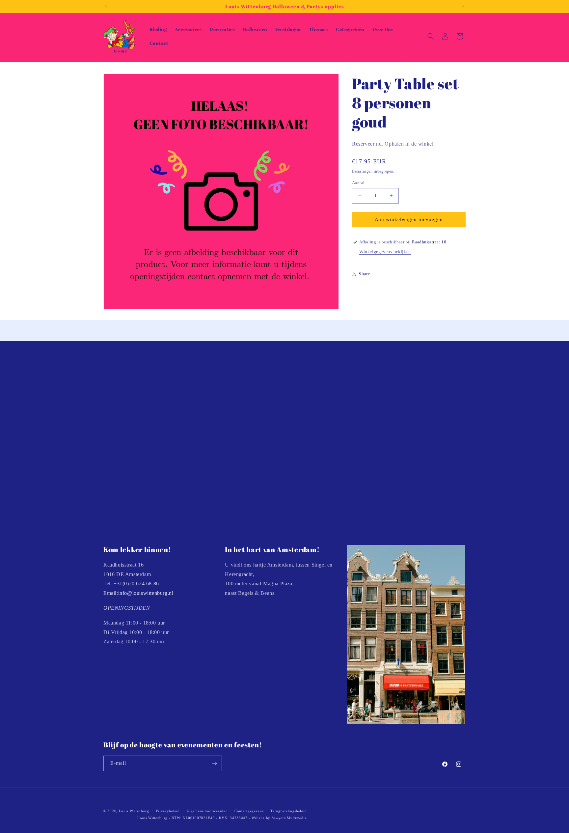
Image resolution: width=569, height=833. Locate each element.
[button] (430, 36)
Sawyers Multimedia (289, 818)
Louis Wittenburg (134, 811)
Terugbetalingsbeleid (288, 811)
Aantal (358, 182)
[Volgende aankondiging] (463, 6)
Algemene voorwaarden (207, 811)
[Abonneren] (214, 763)
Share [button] (364, 273)
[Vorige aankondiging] (105, 6)
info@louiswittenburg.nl (146, 593)
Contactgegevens (249, 811)
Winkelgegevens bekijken (385, 251)
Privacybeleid (168, 811)
